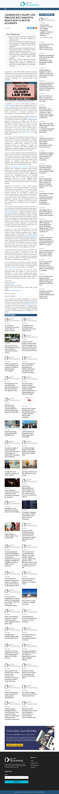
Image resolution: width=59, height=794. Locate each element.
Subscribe (16, 782)
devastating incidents (31, 235)
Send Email (11, 284)
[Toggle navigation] (5, 9)
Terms (32, 761)
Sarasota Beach (9, 105)
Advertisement (35, 765)
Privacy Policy (34, 763)
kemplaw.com (24, 132)
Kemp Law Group (32, 118)
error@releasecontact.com (29, 304)
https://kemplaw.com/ (16, 290)
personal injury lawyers (11, 211)
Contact (33, 767)
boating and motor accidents (19, 167)
